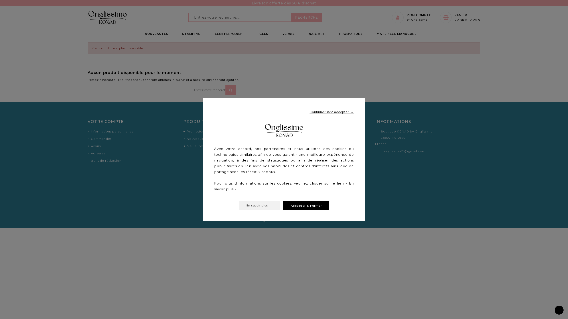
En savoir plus (259, 205)
